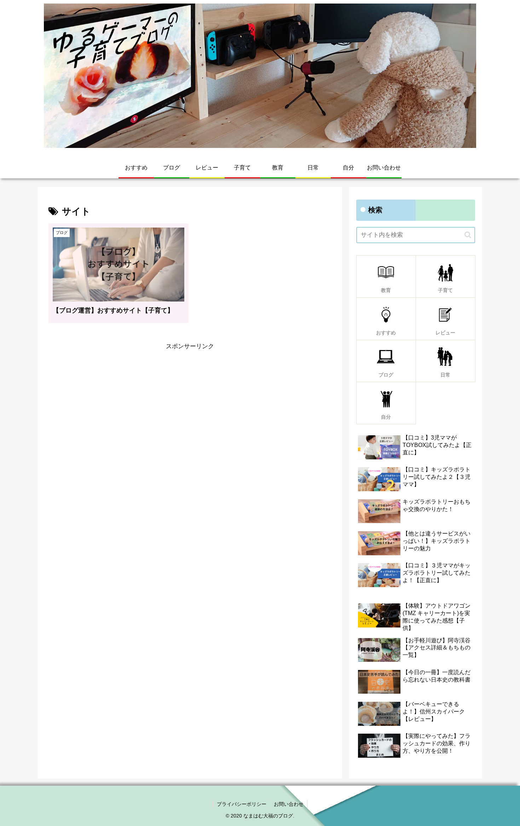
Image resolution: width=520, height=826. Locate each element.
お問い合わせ (289, 804)
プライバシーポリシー (241, 804)
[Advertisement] (189, 401)
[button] (468, 235)
